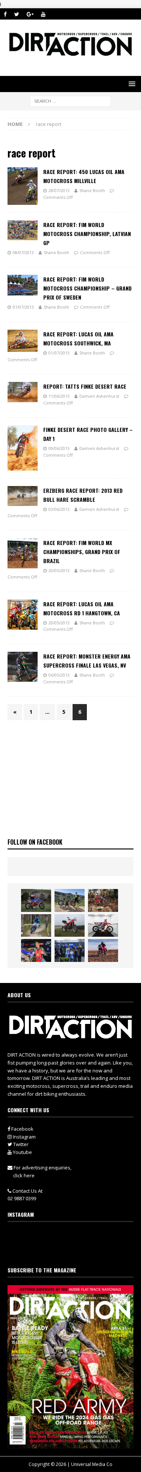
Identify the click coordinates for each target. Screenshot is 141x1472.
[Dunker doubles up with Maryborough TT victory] (36, 950)
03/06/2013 (59, 509)
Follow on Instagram (75, 1249)
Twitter (20, 1144)
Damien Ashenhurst (99, 396)
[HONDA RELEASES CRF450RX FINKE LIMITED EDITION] (103, 925)
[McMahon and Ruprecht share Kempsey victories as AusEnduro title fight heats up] (36, 925)
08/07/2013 (23, 252)
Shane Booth (92, 190)
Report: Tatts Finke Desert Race (84, 386)
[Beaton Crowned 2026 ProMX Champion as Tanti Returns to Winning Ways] (70, 950)
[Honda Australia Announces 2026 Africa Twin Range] (103, 950)
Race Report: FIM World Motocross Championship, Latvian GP (87, 234)
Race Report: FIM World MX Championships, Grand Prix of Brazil (81, 552)
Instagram (24, 1136)
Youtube (22, 1152)
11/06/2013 (59, 396)
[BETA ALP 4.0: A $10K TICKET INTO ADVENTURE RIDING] (70, 925)
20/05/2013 (59, 570)
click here (24, 1175)
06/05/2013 (59, 675)
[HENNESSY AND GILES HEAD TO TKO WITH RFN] (103, 900)
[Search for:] (70, 100)
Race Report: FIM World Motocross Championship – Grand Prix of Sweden (87, 288)
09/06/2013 (59, 448)
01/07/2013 (23, 307)
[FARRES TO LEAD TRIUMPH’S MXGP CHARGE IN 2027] (70, 900)
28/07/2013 (59, 190)
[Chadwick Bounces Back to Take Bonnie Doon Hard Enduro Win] (36, 900)
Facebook (21, 1128)
